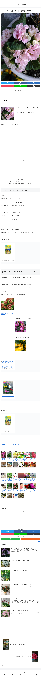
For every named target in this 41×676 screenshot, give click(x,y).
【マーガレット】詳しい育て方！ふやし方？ (3, 500)
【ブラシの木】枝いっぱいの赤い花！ (26, 469)
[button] (33, 86)
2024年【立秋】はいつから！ (33, 459)
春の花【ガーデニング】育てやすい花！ (11, 444)
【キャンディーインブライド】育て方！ (17, 181)
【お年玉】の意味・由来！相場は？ (15, 479)
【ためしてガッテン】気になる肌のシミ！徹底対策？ (21, 490)
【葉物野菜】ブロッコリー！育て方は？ (9, 459)
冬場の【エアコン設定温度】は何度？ (21, 479)
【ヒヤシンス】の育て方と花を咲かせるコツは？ (26, 479)
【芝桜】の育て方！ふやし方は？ (3, 459)
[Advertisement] (20, 95)
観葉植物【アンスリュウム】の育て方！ (15, 490)
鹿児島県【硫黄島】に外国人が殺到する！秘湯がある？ (9, 469)
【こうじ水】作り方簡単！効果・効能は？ (15, 469)
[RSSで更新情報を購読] (30, 539)
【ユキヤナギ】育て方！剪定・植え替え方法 (21, 500)
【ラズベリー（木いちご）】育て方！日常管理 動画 (9, 480)
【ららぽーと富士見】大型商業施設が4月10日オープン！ (32, 480)
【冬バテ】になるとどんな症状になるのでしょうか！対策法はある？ (15, 500)
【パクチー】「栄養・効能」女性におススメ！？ (9, 490)
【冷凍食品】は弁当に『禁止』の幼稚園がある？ (21, 459)
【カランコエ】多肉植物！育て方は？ (32, 490)
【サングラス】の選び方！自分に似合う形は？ (3, 490)
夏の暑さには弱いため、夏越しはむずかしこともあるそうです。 (21, 183)
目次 (19, 179)
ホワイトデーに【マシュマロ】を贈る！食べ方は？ (15, 459)
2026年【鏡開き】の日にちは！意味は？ (21, 469)
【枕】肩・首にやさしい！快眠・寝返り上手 (26, 459)
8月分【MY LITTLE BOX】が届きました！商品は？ (3, 480)
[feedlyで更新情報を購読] (10, 539)
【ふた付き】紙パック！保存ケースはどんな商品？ (9, 500)
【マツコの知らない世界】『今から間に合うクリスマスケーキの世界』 (32, 469)
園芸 (2, 508)
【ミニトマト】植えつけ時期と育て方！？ (26, 490)
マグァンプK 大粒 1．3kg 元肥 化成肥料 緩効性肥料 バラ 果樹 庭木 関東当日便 (8, 259)
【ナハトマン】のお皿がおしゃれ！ (3, 468)
